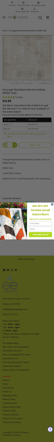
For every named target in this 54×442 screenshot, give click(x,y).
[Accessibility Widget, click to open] (50, 429)
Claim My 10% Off (40, 234)
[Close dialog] (52, 204)
